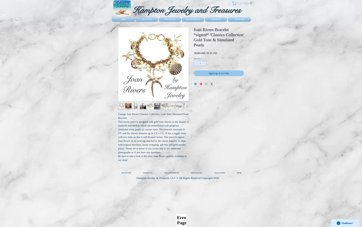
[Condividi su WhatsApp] (206, 84)
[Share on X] (211, 84)
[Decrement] (196, 63)
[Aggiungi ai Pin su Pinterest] (201, 84)
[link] (240, 3)
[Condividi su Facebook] (195, 84)
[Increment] (204, 63)
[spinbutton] (200, 63)
